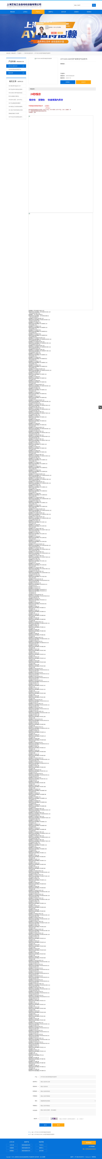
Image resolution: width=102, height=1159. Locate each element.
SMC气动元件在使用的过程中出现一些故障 (17, 116)
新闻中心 (51, 11)
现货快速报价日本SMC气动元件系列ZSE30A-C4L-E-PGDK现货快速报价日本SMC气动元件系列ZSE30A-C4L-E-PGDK (27, 1150)
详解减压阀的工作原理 (14, 113)
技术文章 (63, 11)
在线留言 (76, 11)
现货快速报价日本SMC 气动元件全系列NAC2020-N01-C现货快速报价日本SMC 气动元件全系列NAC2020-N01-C (27, 1147)
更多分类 (10, 72)
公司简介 (25, 11)
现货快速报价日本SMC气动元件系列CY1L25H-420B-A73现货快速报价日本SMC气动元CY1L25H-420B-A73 (27, 1145)
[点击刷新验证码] (54, 1118)
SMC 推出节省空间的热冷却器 (16, 110)
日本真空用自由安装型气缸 (15, 69)
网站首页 (12, 11)
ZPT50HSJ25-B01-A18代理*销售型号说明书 (44, 1134)
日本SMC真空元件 (28, 53)
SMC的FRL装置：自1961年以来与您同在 (17, 99)
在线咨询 (83, 82)
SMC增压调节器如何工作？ (15, 85)
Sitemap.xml (88, 1157)
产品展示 (19, 53)
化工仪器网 (42, 1157)
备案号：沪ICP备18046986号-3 (77, 1157)
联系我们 (89, 11)
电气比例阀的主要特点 (14, 96)
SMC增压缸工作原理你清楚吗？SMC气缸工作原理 (17, 106)
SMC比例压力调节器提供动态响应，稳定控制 (17, 92)
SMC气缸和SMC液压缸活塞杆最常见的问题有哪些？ (17, 89)
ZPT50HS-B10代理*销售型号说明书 (42, 1132)
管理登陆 (94, 1157)
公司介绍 (12, 1145)
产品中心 (38, 11)
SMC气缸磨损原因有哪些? (15, 103)
